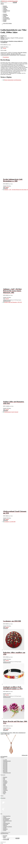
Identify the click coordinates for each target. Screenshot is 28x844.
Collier (16, 53)
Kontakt (4, 20)
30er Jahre (5, 764)
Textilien (5, 788)
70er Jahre (5, 769)
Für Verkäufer (6, 17)
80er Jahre (5, 770)
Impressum (5, 829)
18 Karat (8, 53)
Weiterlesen (5, 188)
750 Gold (13, 53)
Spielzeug (5, 787)
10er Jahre (5, 762)
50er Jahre (5, 766)
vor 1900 (5, 759)
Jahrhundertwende (7, 761)
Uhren (4, 791)
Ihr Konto (5, 835)
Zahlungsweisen (6, 823)
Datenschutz (5, 824)
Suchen (14, 2)
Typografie (5, 790)
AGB (4, 821)
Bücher (4, 792)
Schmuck (25, 52)
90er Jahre (20, 52)
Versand (4, 48)
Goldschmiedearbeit (5, 54)
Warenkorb (5, 839)
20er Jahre (5, 763)
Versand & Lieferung (7, 826)
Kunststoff (5, 781)
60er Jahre (5, 768)
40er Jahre (5, 765)
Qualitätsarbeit (23, 54)
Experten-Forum (6, 10)
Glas (4, 779)
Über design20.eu (6, 816)
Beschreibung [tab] (6, 57)
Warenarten (5, 7)
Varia (4, 793)
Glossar (4, 8)
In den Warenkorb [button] (7, 301)
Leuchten (5, 783)
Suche (4, 836)
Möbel (4, 785)
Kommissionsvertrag (7, 820)
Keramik (5, 780)
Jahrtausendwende (7, 772)
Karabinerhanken (12, 54)
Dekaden (5, 6)
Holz (4, 778)
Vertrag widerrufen (4, 833)
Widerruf (5, 825)
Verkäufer (5, 9)
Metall (4, 784)
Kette (18, 54)
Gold (19, 53)
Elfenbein (5, 777)
